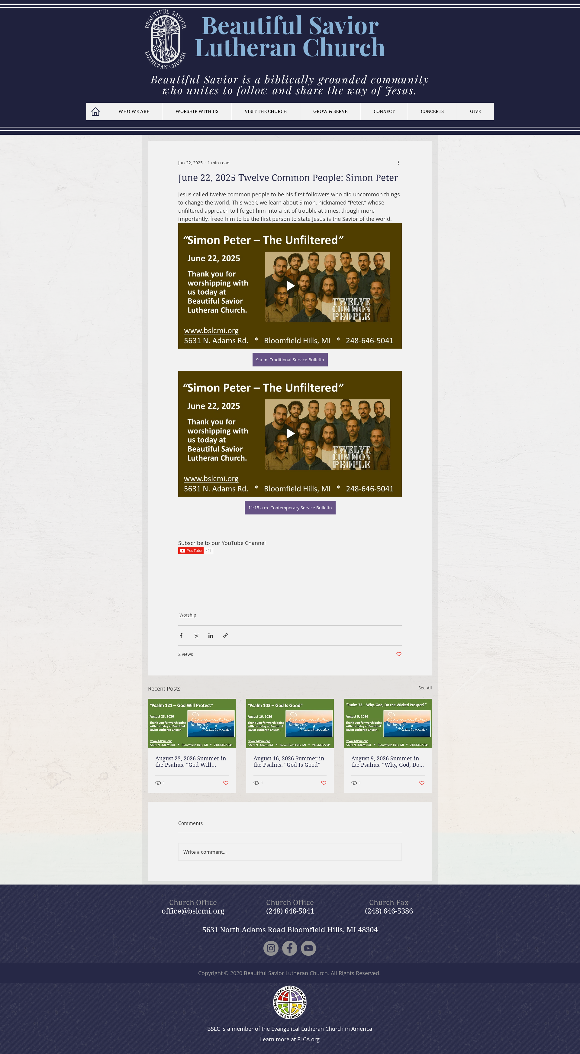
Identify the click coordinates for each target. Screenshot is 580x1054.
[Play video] (290, 286)
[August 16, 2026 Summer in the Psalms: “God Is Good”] (290, 723)
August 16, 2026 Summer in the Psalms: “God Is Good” (288, 761)
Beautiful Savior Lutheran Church (286, 973)
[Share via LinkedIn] (211, 635)
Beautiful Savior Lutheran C (287, 35)
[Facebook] (289, 948)
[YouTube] (308, 948)
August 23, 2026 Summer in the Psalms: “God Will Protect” (190, 761)
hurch (352, 46)
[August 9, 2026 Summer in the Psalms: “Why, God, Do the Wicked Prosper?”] (388, 723)
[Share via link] (225, 635)
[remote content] (290, 551)
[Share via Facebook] (181, 635)
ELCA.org (308, 1039)
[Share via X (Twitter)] (196, 635)
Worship (187, 615)
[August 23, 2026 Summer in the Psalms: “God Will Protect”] (192, 723)
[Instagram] (271, 948)
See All (425, 688)
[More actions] (398, 162)
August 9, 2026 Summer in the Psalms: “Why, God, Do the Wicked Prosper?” (385, 761)
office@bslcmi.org (193, 911)
